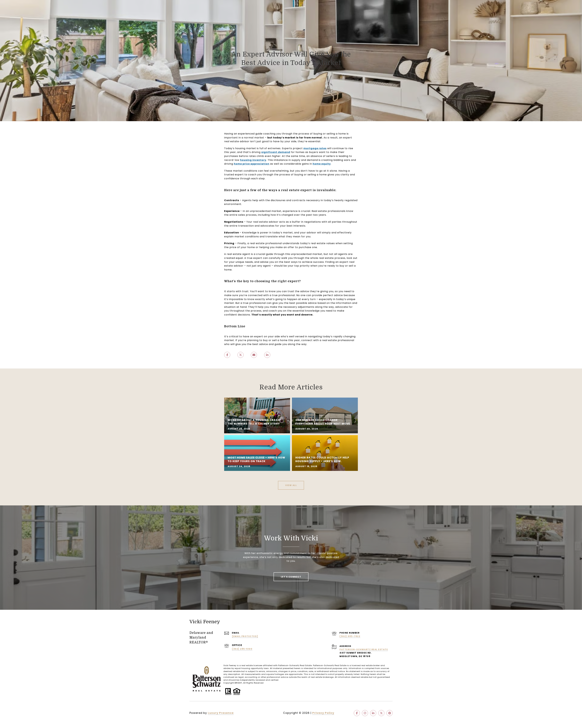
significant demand (275, 152)
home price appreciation (251, 164)
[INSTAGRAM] (365, 713)
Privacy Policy (323, 713)
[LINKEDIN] (373, 713)
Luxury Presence (221, 713)
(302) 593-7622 (350, 636)
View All (291, 485)
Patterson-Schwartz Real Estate (364, 649)
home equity (322, 164)
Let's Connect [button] (291, 576)
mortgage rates (314, 148)
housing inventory (253, 160)
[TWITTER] (381, 713)
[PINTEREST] (389, 713)
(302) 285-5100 (242, 648)
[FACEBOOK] (357, 713)
